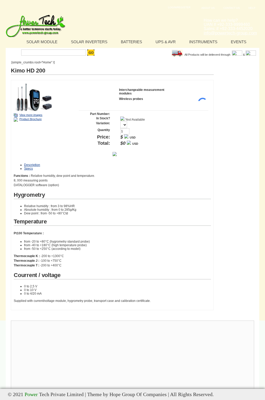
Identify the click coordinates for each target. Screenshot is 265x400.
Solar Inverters (89, 42)
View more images (30, 115)
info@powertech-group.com (230, 33)
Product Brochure (30, 119)
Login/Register (179, 7)
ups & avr (166, 42)
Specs (28, 168)
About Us (208, 7)
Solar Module (41, 42)
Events (238, 42)
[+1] (200, 93)
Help (251, 7)
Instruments (203, 42)
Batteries (131, 42)
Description (32, 165)
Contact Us (231, 7)
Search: (14, 52)
